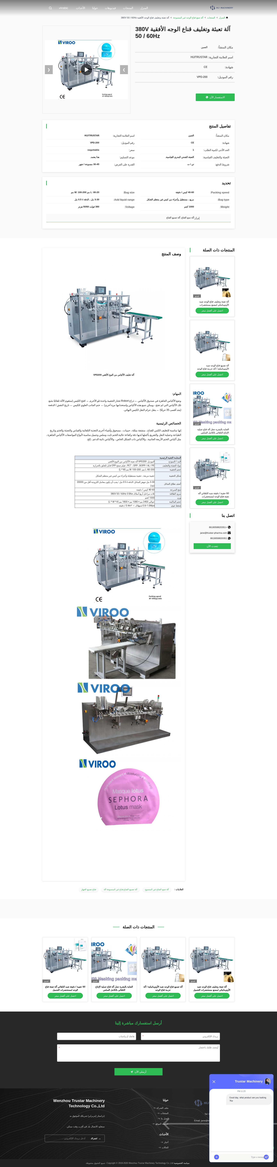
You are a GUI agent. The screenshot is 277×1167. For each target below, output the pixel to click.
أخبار (166, 1142)
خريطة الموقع (161, 1123)
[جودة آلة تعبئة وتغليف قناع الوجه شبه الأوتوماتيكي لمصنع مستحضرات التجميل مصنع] (212, 279)
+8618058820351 (218, 527)
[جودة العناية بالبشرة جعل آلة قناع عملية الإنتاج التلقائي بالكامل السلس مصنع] (212, 406)
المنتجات (128, 8)
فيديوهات (110, 8)
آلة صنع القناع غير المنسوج (157, 889)
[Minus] (214, 1082)
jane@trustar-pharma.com (213, 533)
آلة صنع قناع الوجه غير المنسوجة (188, 17)
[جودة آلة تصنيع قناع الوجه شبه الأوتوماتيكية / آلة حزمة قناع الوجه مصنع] (212, 342)
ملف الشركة (162, 1108)
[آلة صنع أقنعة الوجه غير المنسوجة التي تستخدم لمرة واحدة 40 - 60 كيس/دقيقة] (86, 69)
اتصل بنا (164, 1118)
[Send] (266, 1157)
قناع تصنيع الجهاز (88, 889)
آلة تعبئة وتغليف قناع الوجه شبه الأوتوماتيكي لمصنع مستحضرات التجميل (214, 304)
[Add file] (216, 1157)
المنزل (144, 8)
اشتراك (96, 1138)
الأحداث (80, 8)
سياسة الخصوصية (181, 1163)
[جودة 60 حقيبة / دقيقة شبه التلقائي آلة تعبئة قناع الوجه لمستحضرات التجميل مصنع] (212, 470)
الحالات (165, 1147)
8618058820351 (218, 538)
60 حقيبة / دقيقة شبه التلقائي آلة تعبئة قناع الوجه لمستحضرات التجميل (213, 496)
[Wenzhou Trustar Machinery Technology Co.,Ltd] (222, 7)
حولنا (95, 8)
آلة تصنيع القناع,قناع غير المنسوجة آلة (120, 889)
